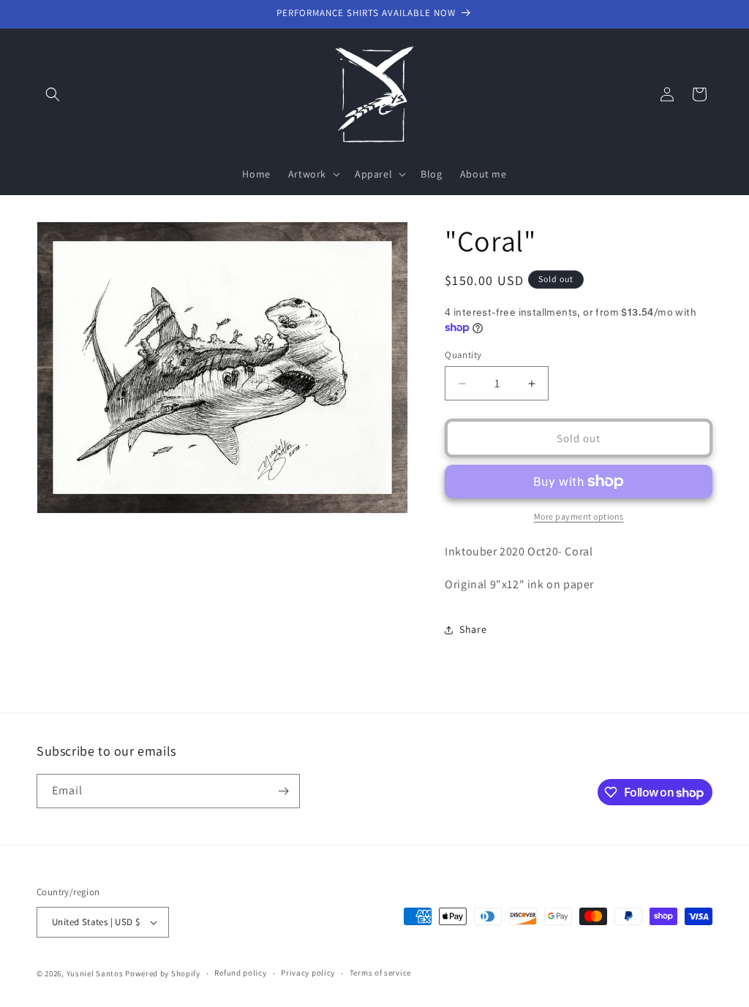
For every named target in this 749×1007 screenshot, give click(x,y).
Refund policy (240, 973)
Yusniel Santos (95, 973)
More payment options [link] (579, 516)
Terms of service (380, 973)
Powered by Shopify (162, 973)
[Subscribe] (283, 791)
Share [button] (472, 629)
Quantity (463, 355)
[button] (53, 94)
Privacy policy (308, 973)
